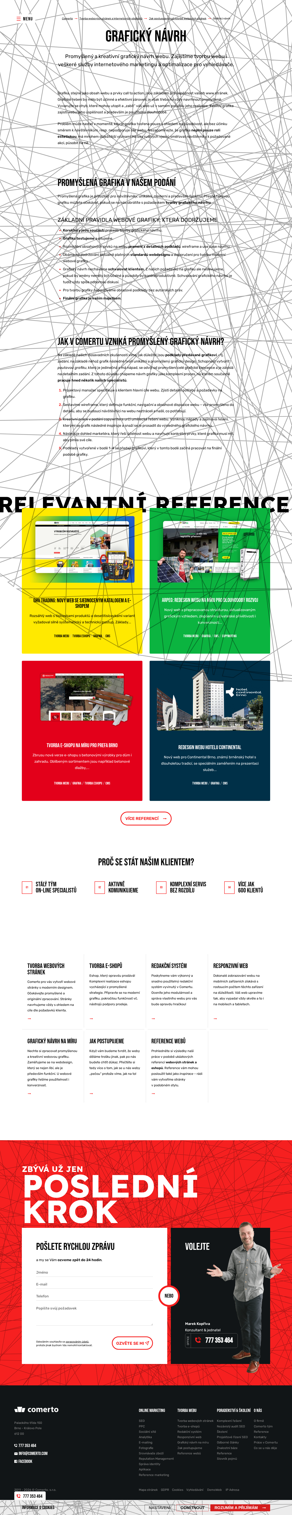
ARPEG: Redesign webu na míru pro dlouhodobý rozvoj (210, 600)
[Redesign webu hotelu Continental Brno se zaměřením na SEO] (210, 699)
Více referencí (142, 818)
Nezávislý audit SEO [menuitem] (231, 1426)
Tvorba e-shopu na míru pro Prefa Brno (82, 745)
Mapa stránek (148, 1490)
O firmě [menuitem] (259, 1421)
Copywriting (229, 636)
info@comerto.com (33, 1453)
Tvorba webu (61, 636)
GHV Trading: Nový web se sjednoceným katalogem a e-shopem (82, 603)
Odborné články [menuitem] (228, 1442)
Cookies (177, 1490)
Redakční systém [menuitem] (174, 984)
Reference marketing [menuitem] (154, 1475)
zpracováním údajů (77, 1341)
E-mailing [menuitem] (145, 1442)
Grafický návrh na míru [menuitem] (52, 1062)
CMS (107, 636)
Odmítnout (193, 1507)
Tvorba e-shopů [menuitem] (114, 984)
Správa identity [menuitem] (149, 1464)
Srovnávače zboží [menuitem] (151, 1453)
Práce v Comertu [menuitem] (266, 1442)
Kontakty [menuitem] (260, 1437)
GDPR (165, 1490)
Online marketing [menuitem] (152, 1410)
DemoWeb (214, 1490)
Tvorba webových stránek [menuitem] (51, 987)
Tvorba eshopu (81, 636)
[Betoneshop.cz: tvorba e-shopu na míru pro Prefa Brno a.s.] (82, 698)
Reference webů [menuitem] (176, 1062)
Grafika (97, 636)
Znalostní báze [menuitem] (227, 1448)
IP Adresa (232, 1490)
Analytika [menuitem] (145, 1437)
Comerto (67, 18)
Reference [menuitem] (224, 1453)
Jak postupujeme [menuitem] (114, 1057)
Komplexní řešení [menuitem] (229, 1421)
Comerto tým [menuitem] (263, 1426)
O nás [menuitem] (258, 1410)
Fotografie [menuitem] (146, 1448)
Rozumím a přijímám (236, 1507)
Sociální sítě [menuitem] (147, 1432)
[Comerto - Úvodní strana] (37, 1411)
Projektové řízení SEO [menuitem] (232, 1437)
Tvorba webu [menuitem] (186, 1410)
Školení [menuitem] (222, 1432)
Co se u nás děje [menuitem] (265, 1448)
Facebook (25, 1461)
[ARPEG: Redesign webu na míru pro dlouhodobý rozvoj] (210, 549)
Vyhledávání (194, 1490)
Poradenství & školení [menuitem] (233, 1410)
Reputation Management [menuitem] (156, 1458)
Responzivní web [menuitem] (238, 984)
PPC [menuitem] (142, 1426)
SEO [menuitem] (142, 1421)
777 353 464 (27, 1445)
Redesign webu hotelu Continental (209, 747)
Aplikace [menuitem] (145, 1469)
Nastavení (159, 1507)
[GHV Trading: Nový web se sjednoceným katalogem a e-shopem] (82, 549)
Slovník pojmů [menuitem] (227, 1458)
